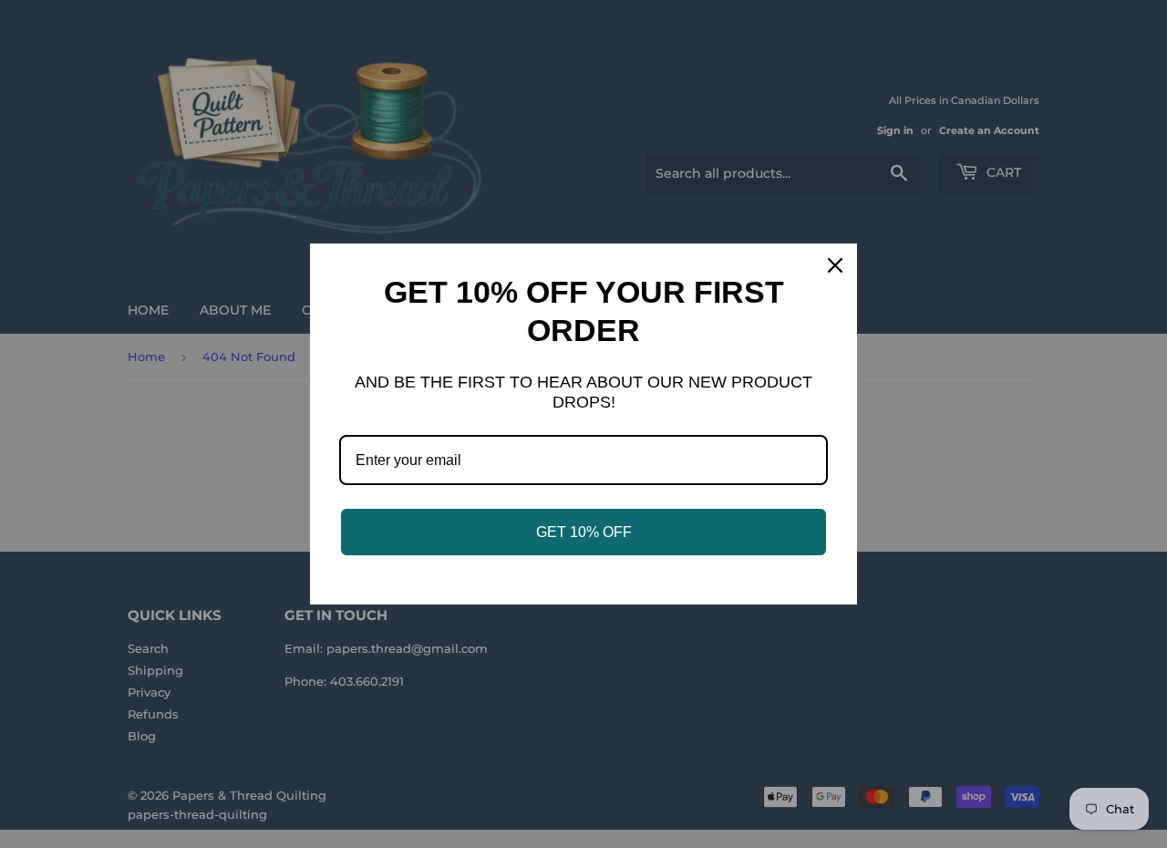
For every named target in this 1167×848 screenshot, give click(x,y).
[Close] (835, 265)
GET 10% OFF (584, 532)
